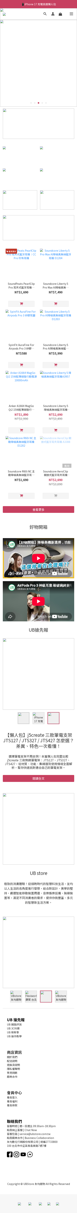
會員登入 (12, 1101)
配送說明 (12, 1064)
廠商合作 (12, 1080)
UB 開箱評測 (14, 1028)
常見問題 (12, 1076)
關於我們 (12, 1061)
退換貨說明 (13, 1068)
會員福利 (12, 1105)
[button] (38, 558)
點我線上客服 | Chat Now (22, 1134)
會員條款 (12, 1109)
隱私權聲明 (13, 1072)
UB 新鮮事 (13, 1036)
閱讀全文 (38, 782)
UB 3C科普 (13, 1032)
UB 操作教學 (14, 1040)
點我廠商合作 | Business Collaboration (30, 1141)
